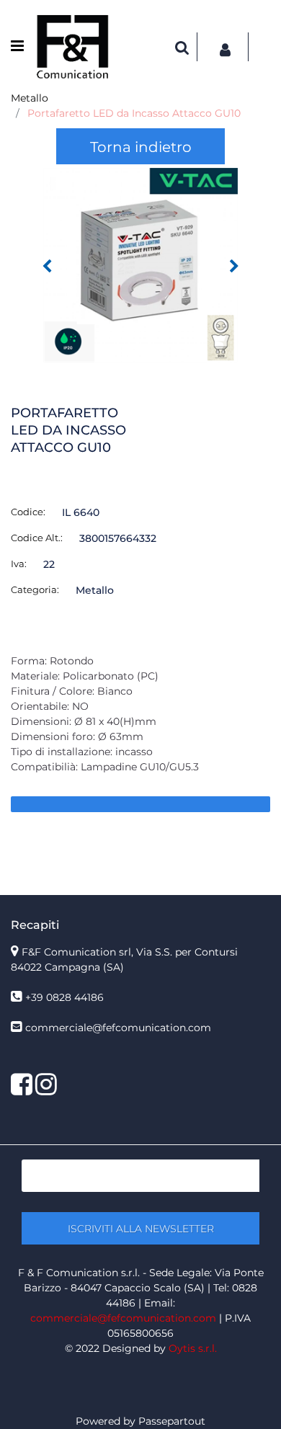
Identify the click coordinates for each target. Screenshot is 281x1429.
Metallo (29, 98)
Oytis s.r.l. (193, 1348)
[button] (140, 264)
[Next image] (234, 267)
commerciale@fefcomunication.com (118, 1027)
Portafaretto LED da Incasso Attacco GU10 (134, 113)
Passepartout (171, 1421)
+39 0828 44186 (64, 997)
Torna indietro (141, 147)
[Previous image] (47, 267)
